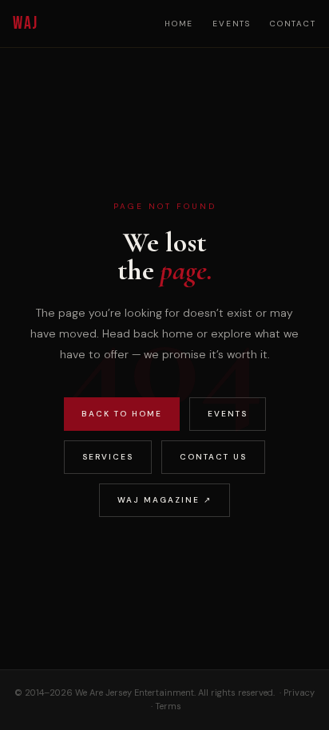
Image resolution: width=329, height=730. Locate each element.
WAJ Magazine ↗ (164, 500)
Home (178, 23)
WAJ (25, 23)
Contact (293, 23)
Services (107, 457)
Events (231, 23)
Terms (168, 706)
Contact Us (213, 457)
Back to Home (121, 413)
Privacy (299, 692)
